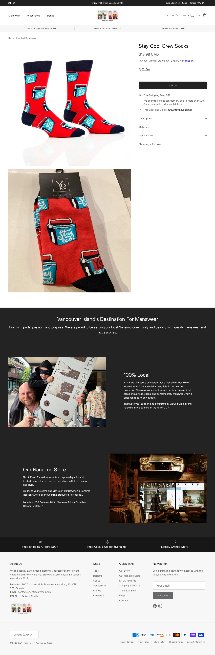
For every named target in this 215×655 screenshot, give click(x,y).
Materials (144, 127)
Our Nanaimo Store (129, 575)
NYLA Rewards (127, 580)
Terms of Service (125, 642)
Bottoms (97, 575)
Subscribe (162, 595)
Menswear (14, 15)
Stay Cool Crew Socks (26, 38)
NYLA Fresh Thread (26, 643)
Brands (50, 15)
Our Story (124, 570)
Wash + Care (146, 135)
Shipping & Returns (129, 585)
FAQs (184, 3)
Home (11, 38)
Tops (96, 570)
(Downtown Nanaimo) (180, 109)
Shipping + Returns (150, 144)
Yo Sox (146, 69)
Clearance (98, 595)
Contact (123, 600)
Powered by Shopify (44, 643)
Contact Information (196, 642)
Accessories (33, 15)
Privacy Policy (143, 642)
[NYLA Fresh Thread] (107, 15)
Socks (96, 580)
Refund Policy (159, 642)
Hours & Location (172, 3)
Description (145, 118)
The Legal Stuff (127, 590)
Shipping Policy (176, 642)
